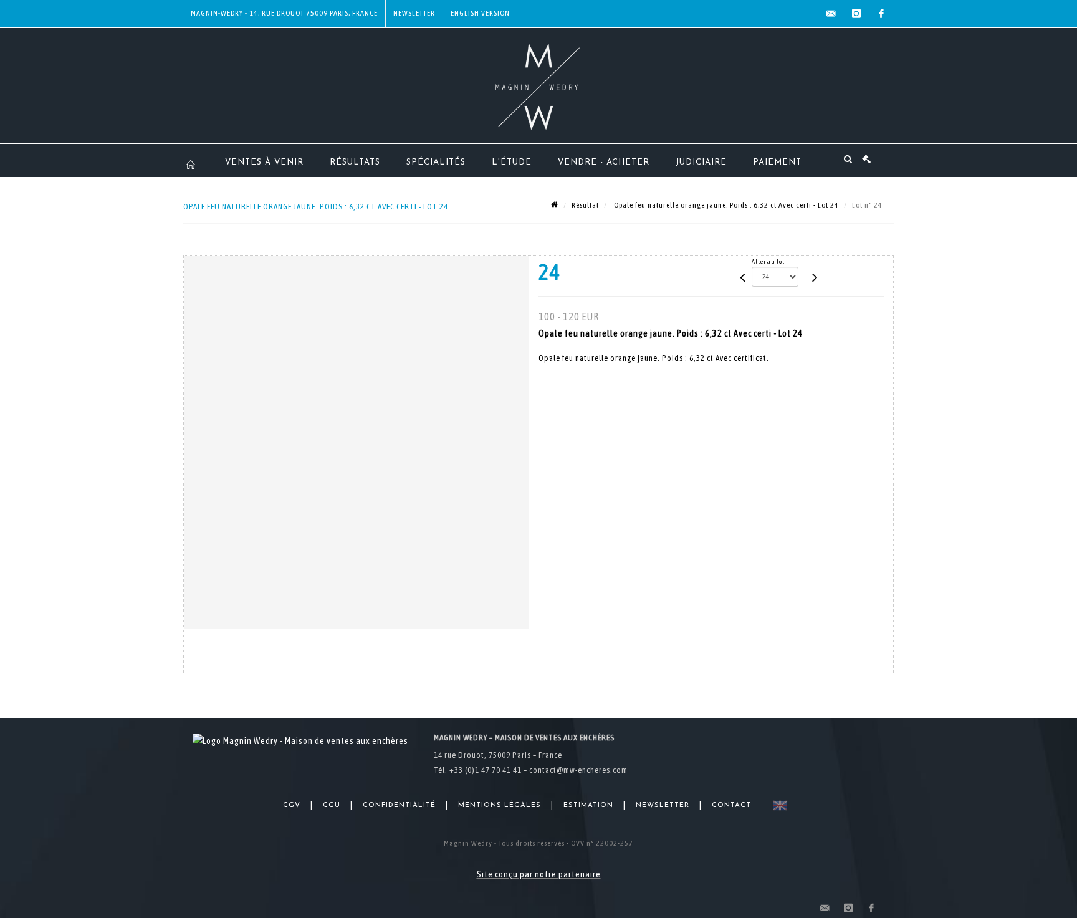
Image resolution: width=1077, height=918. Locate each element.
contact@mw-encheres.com (578, 770)
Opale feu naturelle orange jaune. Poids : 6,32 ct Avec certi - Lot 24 (725, 205)
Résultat (585, 205)
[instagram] (856, 13)
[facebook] (881, 13)
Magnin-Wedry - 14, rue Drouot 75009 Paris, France (284, 13)
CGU (331, 805)
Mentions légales (499, 805)
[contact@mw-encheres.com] (831, 13)
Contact (731, 805)
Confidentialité (399, 805)
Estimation (588, 805)
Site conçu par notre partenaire (539, 874)
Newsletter (414, 13)
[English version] (777, 805)
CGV (291, 805)
